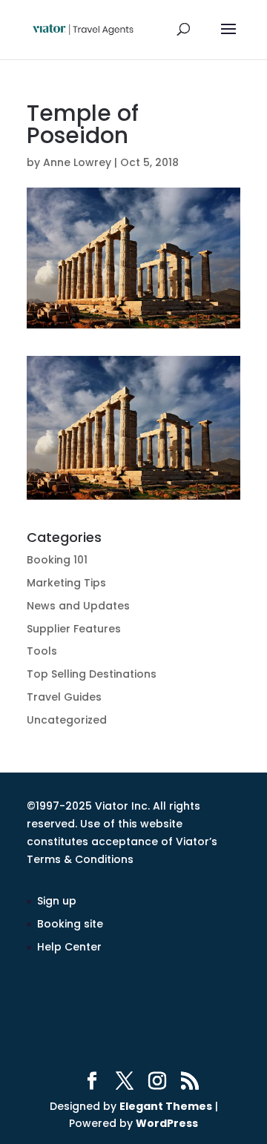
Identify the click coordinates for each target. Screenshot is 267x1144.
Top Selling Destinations (91, 674)
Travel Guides (64, 697)
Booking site (70, 923)
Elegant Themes (165, 1106)
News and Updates (78, 605)
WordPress (167, 1123)
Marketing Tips (66, 582)
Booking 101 (57, 559)
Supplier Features (74, 628)
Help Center (69, 946)
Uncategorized (67, 719)
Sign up (56, 900)
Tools (42, 651)
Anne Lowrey (77, 162)
